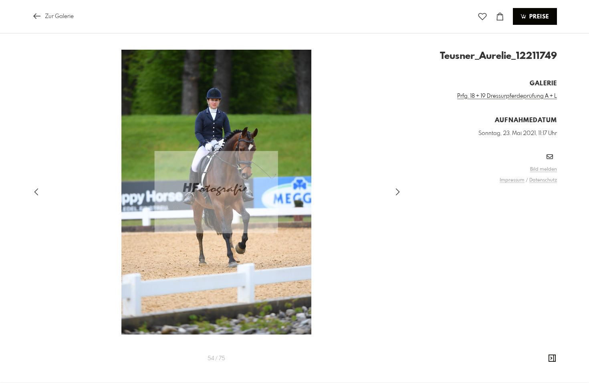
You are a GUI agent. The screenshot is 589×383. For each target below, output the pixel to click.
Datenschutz (543, 180)
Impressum (512, 180)
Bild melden (543, 169)
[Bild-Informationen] (552, 359)
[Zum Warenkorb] (500, 16)
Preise (538, 17)
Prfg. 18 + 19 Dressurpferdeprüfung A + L (507, 96)
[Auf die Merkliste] (482, 16)
